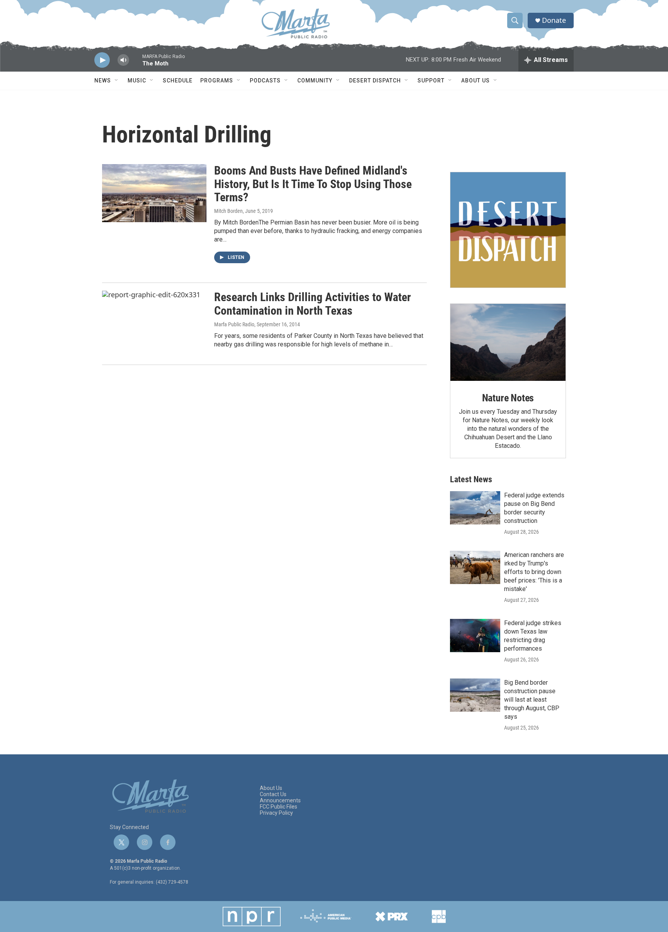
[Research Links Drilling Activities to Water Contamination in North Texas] (154, 320)
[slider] (136, 64)
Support (431, 80)
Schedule (178, 80)
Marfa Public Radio (234, 324)
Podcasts (265, 80)
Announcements (280, 801)
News (102, 80)
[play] (102, 60)
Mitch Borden (228, 211)
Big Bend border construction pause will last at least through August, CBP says (531, 699)
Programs (216, 80)
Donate (554, 20)
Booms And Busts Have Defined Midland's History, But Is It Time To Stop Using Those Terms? (313, 184)
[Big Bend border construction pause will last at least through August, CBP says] (475, 695)
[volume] (123, 60)
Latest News (471, 479)
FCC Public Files (278, 807)
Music (137, 80)
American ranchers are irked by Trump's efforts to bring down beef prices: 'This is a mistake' (534, 572)
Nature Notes (508, 398)
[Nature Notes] (508, 342)
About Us (475, 80)
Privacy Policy (276, 813)
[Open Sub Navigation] (117, 80)
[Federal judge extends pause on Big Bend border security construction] (475, 507)
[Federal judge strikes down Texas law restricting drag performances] (475, 635)
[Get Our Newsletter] (508, 230)
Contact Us (273, 794)
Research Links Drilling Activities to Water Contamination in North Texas (312, 303)
